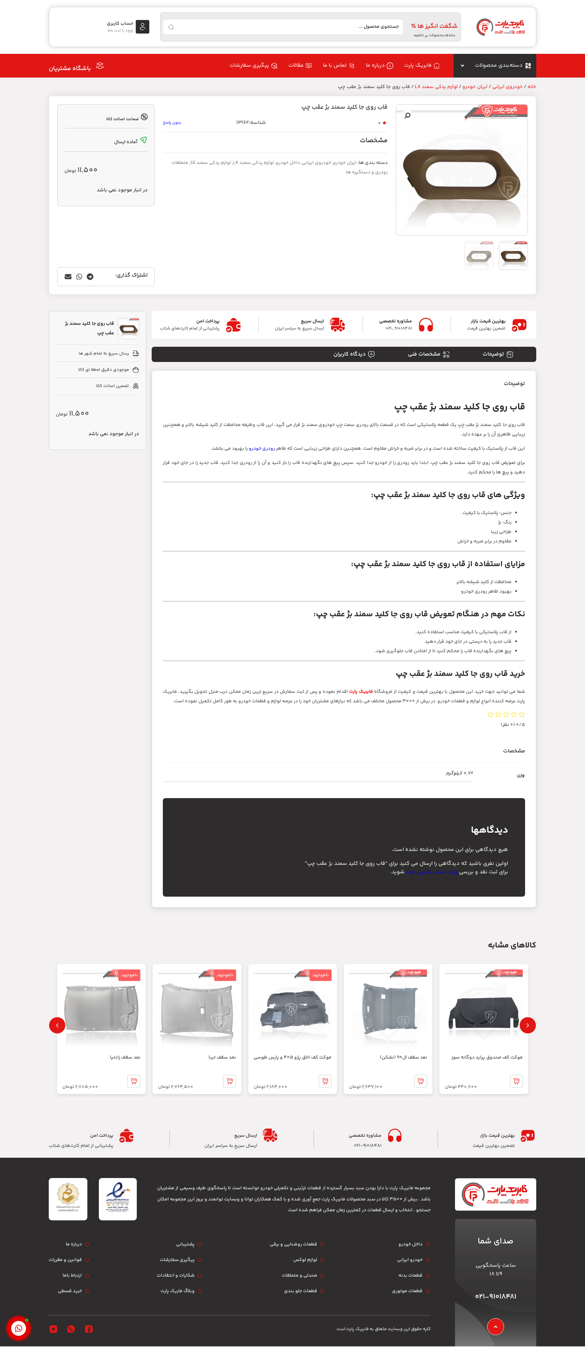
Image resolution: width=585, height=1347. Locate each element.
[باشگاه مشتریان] (100, 66)
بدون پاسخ (172, 123)
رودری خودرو (262, 448)
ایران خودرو (475, 87)
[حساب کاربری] (142, 27)
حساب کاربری (120, 23)
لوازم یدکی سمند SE (210, 163)
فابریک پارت (361, 692)
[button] (407, 116)
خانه (531, 87)
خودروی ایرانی (507, 87)
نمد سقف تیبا (222, 1057)
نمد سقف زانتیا (125, 1057)
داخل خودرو (288, 163)
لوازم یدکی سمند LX (436, 87)
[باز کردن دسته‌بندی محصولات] (462, 66)
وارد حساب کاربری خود (432, 872)
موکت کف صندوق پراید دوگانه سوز (487, 1057)
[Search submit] (171, 27)
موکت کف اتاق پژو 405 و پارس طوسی (292, 1057)
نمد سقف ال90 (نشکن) (403, 1057)
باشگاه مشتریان (70, 68)
